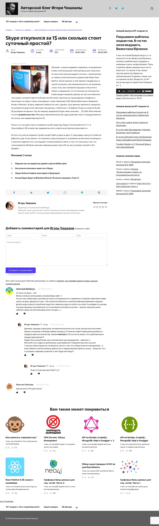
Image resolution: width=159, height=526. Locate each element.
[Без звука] (143, 91)
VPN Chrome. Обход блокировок (54, 439)
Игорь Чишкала (62, 228)
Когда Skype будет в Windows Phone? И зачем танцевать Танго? (47, 178)
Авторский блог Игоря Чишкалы (51, 7)
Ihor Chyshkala (6, 501)
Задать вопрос (51, 21)
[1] (17, 313)
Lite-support (122, 183)
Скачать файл (122, 95)
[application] (134, 91)
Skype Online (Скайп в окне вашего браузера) (37, 173)
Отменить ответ (82, 228)
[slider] (148, 91)
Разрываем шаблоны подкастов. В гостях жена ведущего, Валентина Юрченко (132, 115)
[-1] (24, 313)
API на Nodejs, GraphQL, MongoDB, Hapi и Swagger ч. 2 (98, 439)
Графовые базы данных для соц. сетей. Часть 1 (135, 481)
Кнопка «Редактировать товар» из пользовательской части (128, 172)
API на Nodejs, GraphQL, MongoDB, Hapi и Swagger (134, 439)
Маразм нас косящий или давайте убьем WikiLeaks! (41, 163)
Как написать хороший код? (21, 437)
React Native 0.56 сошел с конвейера (19, 481)
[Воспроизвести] (119, 91)
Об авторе (67, 21)
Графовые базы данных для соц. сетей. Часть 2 (59, 481)
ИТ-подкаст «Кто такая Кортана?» (23, 21)
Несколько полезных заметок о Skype (34, 168)
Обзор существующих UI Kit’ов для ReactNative (98, 465)
